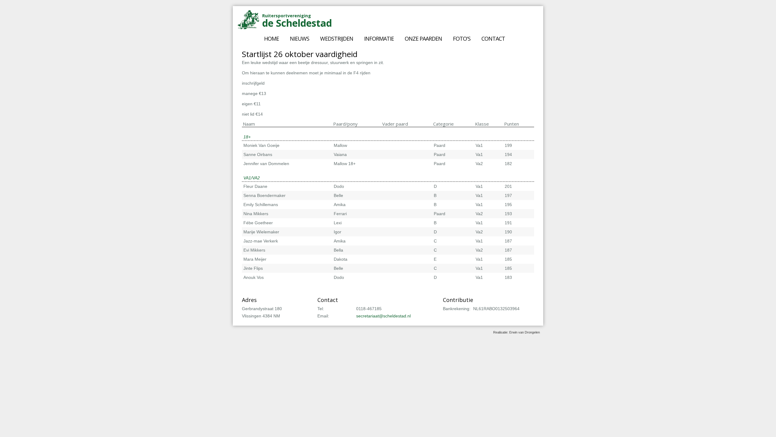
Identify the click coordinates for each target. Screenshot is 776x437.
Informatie (379, 38)
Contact (493, 38)
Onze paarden (423, 38)
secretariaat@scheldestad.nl (383, 315)
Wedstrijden (336, 38)
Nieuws (299, 38)
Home (271, 38)
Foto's (461, 38)
